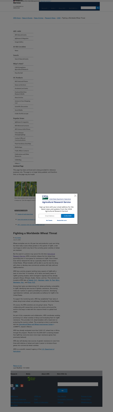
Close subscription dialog (75, 195)
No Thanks (49, 220)
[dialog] (57, 209)
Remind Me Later (62, 220)
